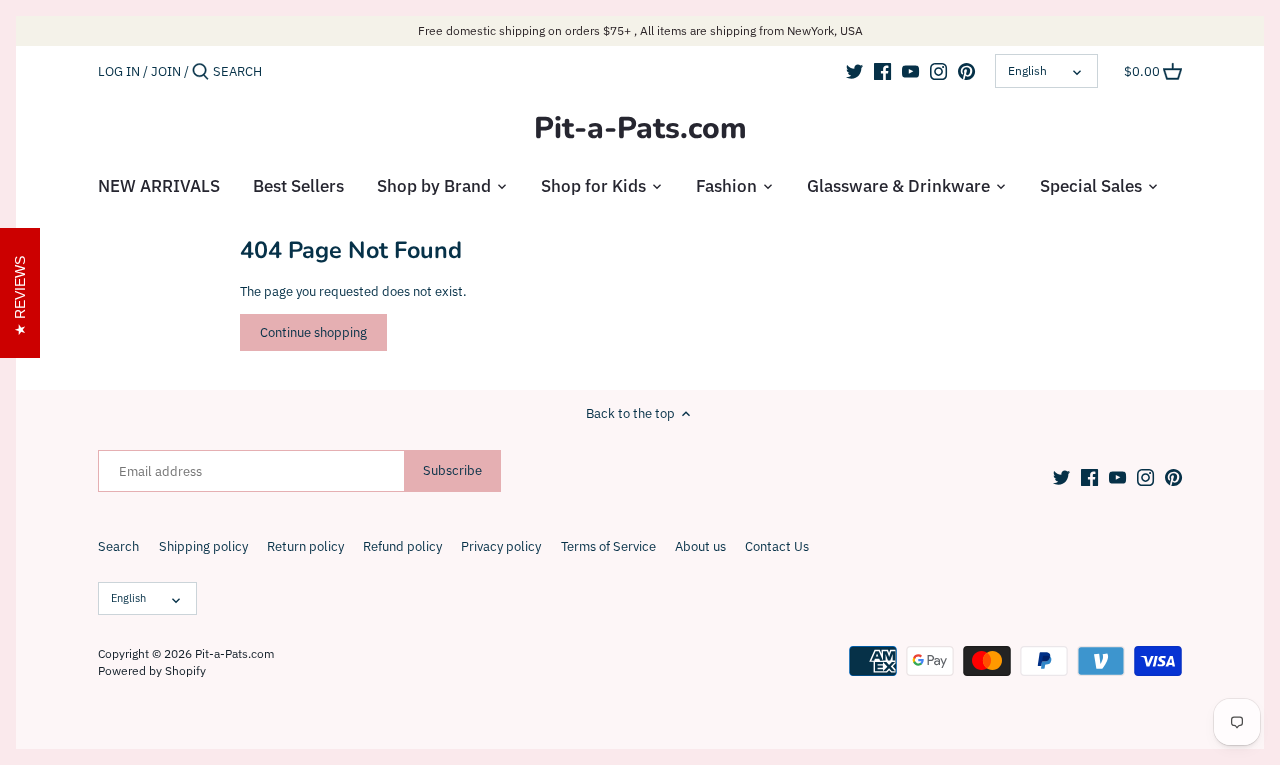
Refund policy (402, 546)
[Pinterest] (966, 71)
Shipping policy (203, 546)
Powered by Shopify (152, 670)
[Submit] (200, 72)
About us (700, 546)
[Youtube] (910, 71)
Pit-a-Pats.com (640, 129)
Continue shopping (313, 332)
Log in (119, 71)
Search (118, 546)
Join (166, 71)
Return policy (305, 546)
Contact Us (777, 546)
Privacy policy (501, 546)
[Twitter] (854, 71)
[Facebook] (882, 71)
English (1027, 70)
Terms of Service (608, 546)
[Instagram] (938, 71)
